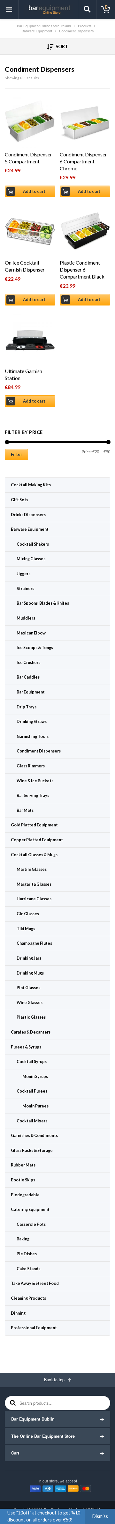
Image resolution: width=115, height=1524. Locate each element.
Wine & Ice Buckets (35, 780)
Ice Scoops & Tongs (35, 647)
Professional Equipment (34, 1327)
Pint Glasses (28, 987)
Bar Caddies (28, 677)
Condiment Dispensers (39, 751)
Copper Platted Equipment (37, 840)
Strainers (25, 588)
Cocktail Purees (32, 1091)
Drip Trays (26, 707)
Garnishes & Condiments (34, 1135)
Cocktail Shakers (33, 544)
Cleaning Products (28, 1298)
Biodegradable (25, 1194)
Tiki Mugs (26, 928)
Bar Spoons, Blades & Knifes (43, 603)
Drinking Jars (29, 958)
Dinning (18, 1313)
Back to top (55, 1380)
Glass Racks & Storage (32, 1150)
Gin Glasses (28, 913)
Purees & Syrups (26, 1047)
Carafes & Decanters (30, 1032)
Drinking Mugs (30, 973)
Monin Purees (35, 1106)
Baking (23, 1239)
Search (12, 1403)
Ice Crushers (28, 662)
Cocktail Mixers (32, 1121)
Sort (61, 46)
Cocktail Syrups (32, 1061)
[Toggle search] (87, 9)
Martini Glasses (32, 869)
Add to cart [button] (34, 191)
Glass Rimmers (31, 766)
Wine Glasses (29, 1002)
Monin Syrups (35, 1076)
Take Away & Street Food (35, 1283)
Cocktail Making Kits (31, 485)
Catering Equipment (30, 1209)
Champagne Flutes (34, 943)
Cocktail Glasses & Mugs (34, 854)
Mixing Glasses (31, 558)
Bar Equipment (31, 692)
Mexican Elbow (31, 633)
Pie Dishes (27, 1253)
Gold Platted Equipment (34, 825)
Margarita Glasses (34, 884)
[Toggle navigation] (9, 9)
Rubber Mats (23, 1165)
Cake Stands (28, 1268)
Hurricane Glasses (34, 899)
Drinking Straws (32, 721)
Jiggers (23, 573)
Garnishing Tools (33, 736)
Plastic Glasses (31, 1017)
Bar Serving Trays (33, 795)
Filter (16, 454)
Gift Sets (19, 499)
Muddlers (26, 618)
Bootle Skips (23, 1180)
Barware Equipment (30, 529)
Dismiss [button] (100, 1516)
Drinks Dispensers (28, 514)
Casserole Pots (31, 1224)
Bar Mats (25, 810)
